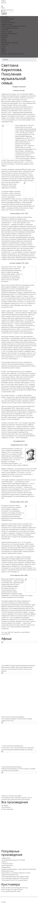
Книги (3, 48)
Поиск (3, 8)
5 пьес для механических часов (11, 891)
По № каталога (6, 807)
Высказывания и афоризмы (9, 43)
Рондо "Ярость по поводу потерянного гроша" (15, 873)
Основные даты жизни (8, 22)
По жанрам (4, 805)
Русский (3, 3)
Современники (6, 20)
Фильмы (3, 50)
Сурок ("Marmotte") (7, 865)
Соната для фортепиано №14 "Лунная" (13, 860)
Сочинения (4, 30)
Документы (4, 35)
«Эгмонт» (4, 862)
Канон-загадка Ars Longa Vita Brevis (12, 889)
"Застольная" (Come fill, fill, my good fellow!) (14, 880)
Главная (5, 59)
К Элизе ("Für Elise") (7, 864)
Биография (4, 17)
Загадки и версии (6, 24)
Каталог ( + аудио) (6, 32)
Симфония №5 (5, 858)
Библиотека (5, 44)
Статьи (3, 46)
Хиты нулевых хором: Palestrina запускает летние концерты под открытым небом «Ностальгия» (16, 798)
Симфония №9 (5, 867)
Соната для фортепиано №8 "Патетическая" (14, 878)
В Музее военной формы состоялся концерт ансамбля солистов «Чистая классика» (18, 769)
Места (3, 52)
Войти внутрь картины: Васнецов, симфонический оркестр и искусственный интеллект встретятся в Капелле (16, 669)
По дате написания (7, 809)
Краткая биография (7, 19)
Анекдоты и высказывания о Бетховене (13, 26)
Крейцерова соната (7, 871)
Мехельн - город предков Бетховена (12, 54)
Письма (3, 39)
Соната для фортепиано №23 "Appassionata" (15, 876)
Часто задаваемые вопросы (10, 28)
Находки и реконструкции (9, 33)
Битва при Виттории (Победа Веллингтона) (14, 888)
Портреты (4, 37)
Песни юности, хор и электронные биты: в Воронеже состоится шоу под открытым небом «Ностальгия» (17, 748)
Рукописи (4, 41)
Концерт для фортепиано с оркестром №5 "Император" (18, 869)
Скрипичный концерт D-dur (9, 875)
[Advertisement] (19, 830)
